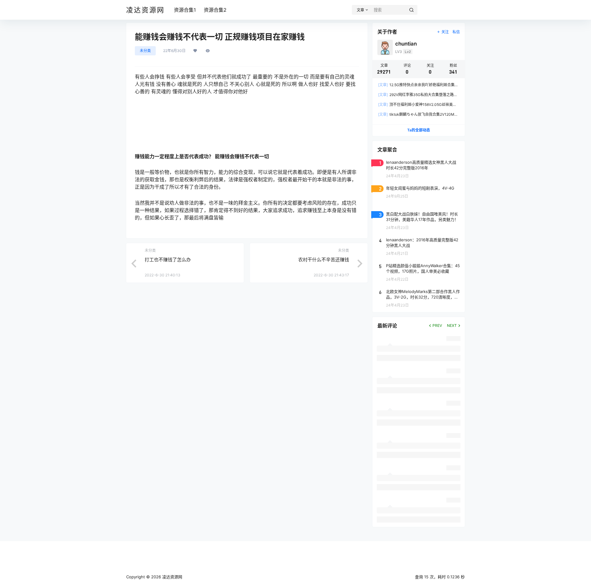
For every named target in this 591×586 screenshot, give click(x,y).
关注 (445, 32)
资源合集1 (185, 10)
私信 (456, 32)
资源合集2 (215, 10)
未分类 (145, 50)
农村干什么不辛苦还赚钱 (323, 260)
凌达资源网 (171, 576)
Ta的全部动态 (418, 130)
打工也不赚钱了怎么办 (168, 260)
